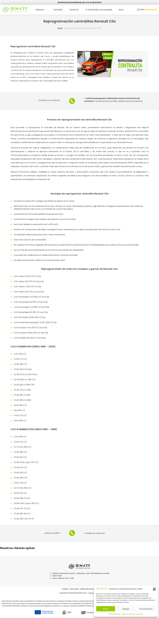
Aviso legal (139, 614)
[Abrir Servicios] (45, 9)
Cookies (65, 588)
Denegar (125, 609)
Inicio (60, 28)
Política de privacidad (128, 614)
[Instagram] (138, 9)
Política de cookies (114, 614)
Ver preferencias (145, 609)
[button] (154, 589)
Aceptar (106, 609)
